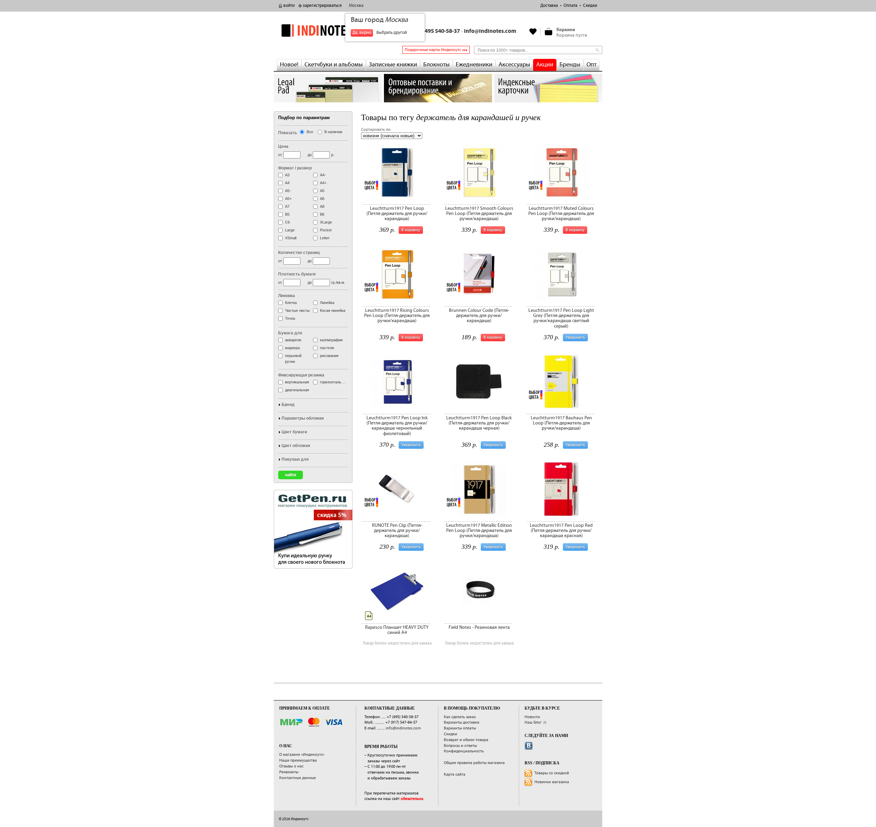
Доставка (549, 5)
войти (289, 5)
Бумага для (290, 333)
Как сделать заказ (460, 717)
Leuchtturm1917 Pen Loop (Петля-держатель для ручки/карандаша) (396, 214)
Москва (356, 5)
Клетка (291, 303)
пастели (327, 348)
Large (290, 230)
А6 (322, 198)
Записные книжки (393, 64)
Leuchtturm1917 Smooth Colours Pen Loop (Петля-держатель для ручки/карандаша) (479, 214)
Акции (544, 64)
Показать (287, 132)
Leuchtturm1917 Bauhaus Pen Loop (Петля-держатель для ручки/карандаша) (561, 423)
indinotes (327, 30)
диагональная (297, 390)
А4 (287, 183)
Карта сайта (454, 774)
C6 (287, 222)
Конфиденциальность (464, 751)
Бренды (569, 64)
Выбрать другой (391, 32)
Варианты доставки (461, 722)
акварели (293, 340)
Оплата (570, 5)
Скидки (590, 5)
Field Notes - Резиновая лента (479, 627)
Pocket (326, 230)
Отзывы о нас (291, 766)
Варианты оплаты (460, 728)
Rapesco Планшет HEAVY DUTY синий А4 (397, 630)
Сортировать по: (376, 129)
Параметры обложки (303, 418)
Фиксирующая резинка (301, 375)
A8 (322, 206)
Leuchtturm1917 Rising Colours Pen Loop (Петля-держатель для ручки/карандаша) (397, 316)
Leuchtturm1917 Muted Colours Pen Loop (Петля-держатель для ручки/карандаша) (561, 214)
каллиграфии (331, 340)
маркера (292, 348)
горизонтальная (333, 382)
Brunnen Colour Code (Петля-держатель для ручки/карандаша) (479, 316)
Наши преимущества (298, 760)
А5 (322, 191)
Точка (290, 318)
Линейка (327, 303)
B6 (322, 214)
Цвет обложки (296, 445)
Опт (591, 64)
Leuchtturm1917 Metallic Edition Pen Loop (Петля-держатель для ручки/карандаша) (479, 531)
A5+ (288, 198)
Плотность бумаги (296, 274)
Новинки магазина (551, 782)
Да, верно (361, 32)
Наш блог (533, 722)
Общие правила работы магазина (474, 763)
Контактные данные (297, 778)
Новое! (289, 64)
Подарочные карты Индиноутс (433, 50)
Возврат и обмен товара (466, 740)
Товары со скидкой (551, 773)
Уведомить (575, 337)
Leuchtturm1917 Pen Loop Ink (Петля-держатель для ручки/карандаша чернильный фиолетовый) (397, 425)
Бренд (288, 404)
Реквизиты (288, 772)
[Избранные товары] (533, 31)
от (280, 155)
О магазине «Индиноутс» (301, 754)
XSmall (290, 238)
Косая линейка (332, 310)
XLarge (326, 222)
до (310, 155)
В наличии (333, 132)
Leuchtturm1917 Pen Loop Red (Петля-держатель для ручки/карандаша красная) (561, 531)
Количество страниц (299, 252)
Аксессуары (514, 64)
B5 (287, 214)
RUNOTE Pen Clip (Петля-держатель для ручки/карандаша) (397, 531)
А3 (287, 175)
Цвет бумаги (294, 432)
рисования (329, 356)
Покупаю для (295, 459)
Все (310, 132)
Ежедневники (474, 64)
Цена (283, 146)
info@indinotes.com (490, 31)
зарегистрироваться (322, 5)
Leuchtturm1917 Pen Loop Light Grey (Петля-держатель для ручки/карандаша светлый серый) (561, 318)
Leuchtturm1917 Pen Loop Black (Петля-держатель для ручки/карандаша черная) (479, 423)
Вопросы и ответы (460, 745)
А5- (288, 191)
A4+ (323, 183)
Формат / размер (295, 168)
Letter (325, 238)
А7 (287, 206)
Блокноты (436, 64)
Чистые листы (297, 310)
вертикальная (297, 382)
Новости (532, 717)
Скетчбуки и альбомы (334, 64)
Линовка (286, 295)
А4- (323, 175)
